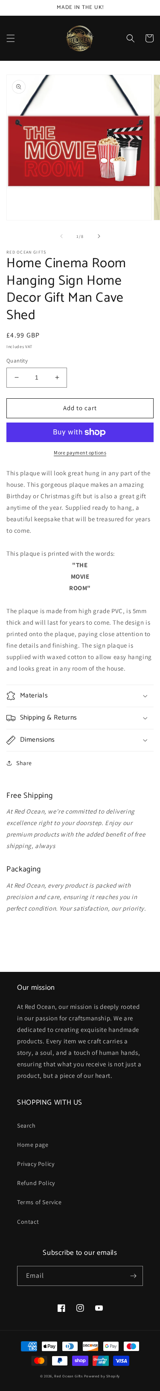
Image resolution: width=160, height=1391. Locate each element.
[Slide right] (99, 236)
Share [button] (24, 763)
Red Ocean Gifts (68, 1376)
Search (26, 1125)
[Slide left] (61, 236)
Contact (28, 1221)
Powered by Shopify (102, 1376)
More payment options (80, 452)
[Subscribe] (133, 1276)
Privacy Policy (35, 1164)
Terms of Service (39, 1202)
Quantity (17, 360)
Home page (32, 1144)
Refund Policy (36, 1183)
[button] (10, 38)
